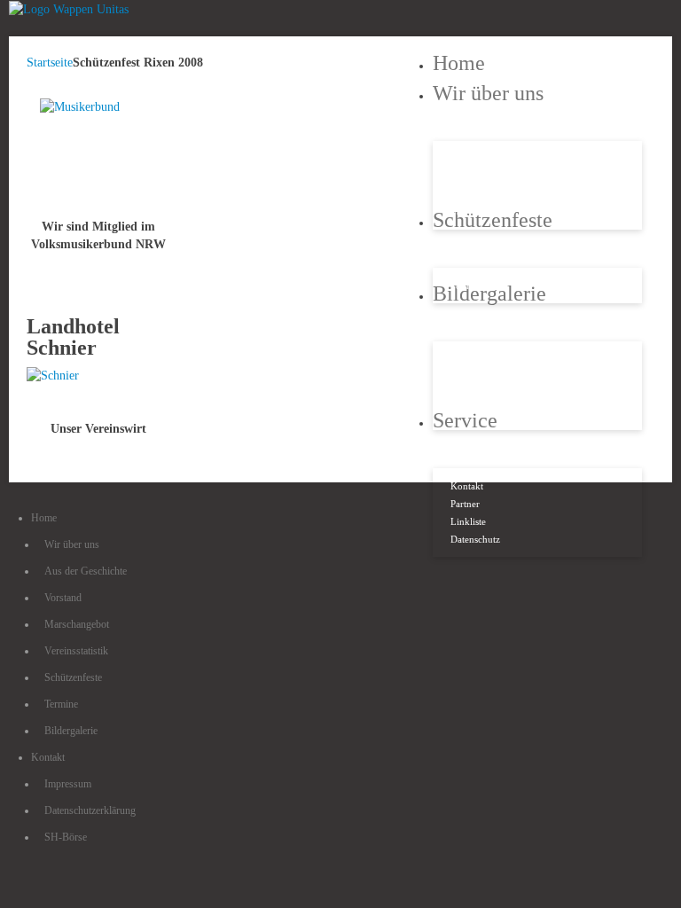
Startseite (50, 62)
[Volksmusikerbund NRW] (98, 153)
